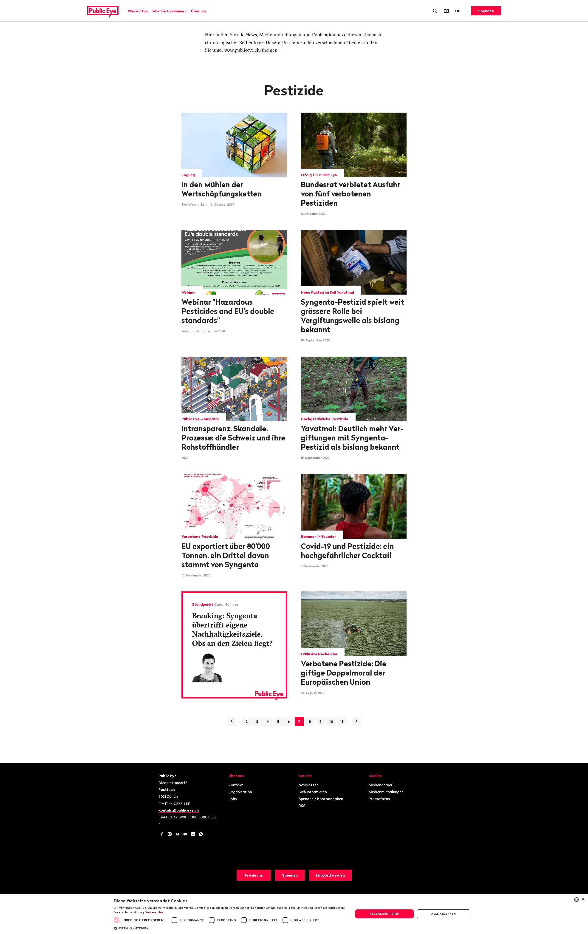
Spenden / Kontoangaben (321, 798)
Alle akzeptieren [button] (384, 913)
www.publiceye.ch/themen (250, 50)
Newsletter (308, 785)
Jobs (233, 798)
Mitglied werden (330, 875)
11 (341, 721)
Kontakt (236, 785)
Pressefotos (379, 798)
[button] (230, 928)
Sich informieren (313, 791)
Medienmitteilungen (386, 791)
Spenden (486, 11)
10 (331, 721)
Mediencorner (381, 785)
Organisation (240, 791)
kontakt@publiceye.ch (178, 810)
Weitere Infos (154, 912)
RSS (302, 805)
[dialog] (294, 914)
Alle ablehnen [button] (443, 913)
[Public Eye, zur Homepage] (103, 11)
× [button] (583, 899)
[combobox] (576, 899)
